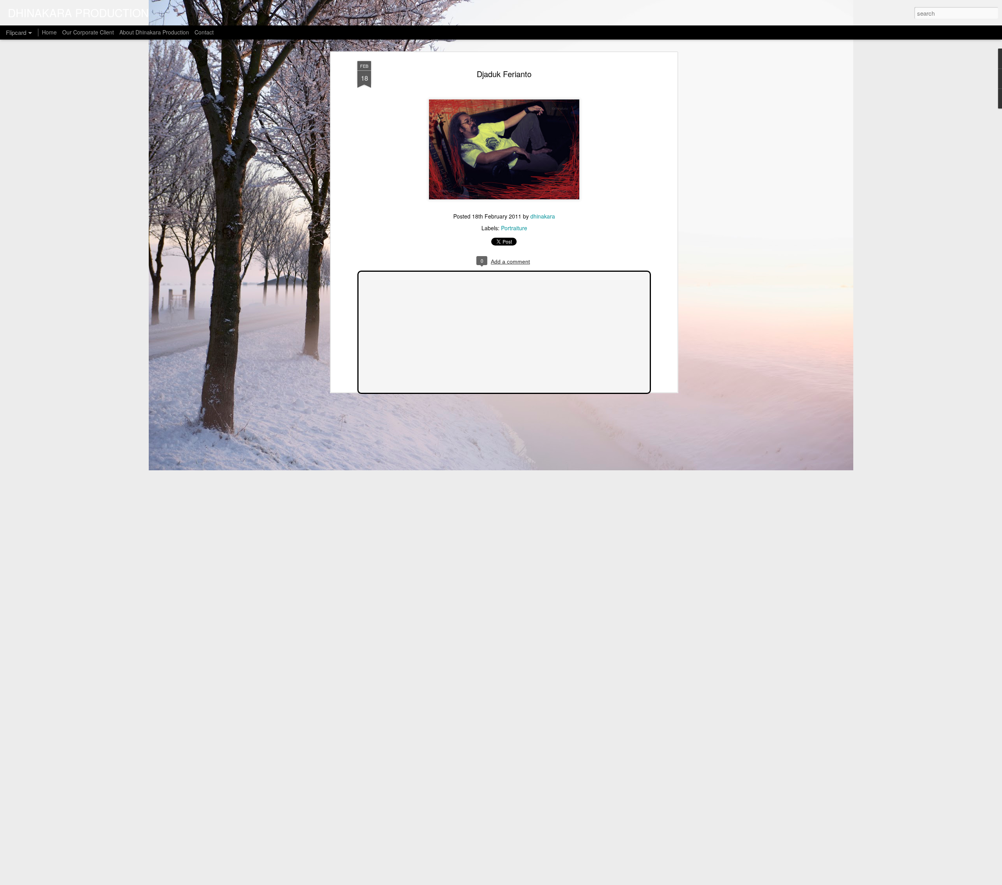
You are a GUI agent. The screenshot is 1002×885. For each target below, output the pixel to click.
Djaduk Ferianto (504, 73)
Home (49, 32)
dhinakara (542, 216)
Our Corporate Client (88, 32)
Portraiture (514, 228)
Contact (204, 32)
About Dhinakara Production (154, 32)
